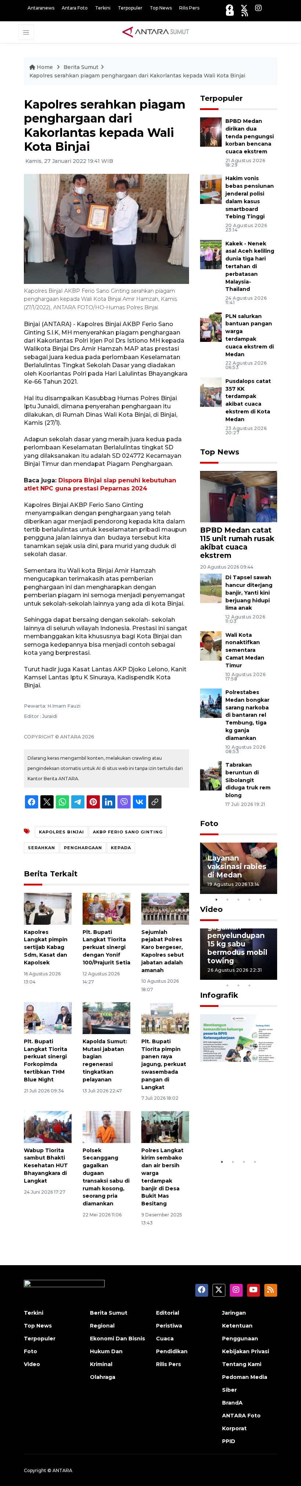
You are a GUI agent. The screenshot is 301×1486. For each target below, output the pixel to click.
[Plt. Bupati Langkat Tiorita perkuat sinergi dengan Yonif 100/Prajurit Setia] (106, 908)
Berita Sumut (81, 67)
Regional (102, 1325)
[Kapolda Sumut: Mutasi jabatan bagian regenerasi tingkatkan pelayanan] (106, 1017)
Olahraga (102, 1377)
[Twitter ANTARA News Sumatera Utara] (244, 7)
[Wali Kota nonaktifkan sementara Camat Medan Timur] (211, 645)
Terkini (102, 8)
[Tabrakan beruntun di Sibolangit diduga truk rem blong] (211, 775)
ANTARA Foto (241, 1415)
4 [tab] (249, 899)
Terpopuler (130, 8)
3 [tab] (238, 899)
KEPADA (121, 847)
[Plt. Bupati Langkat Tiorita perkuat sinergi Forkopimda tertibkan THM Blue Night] (48, 1017)
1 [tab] (216, 899)
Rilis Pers (189, 8)
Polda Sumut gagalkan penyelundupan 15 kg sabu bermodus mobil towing (237, 939)
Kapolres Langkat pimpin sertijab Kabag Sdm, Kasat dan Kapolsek (46, 947)
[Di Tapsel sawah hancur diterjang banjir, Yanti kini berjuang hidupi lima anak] (211, 587)
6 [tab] (260, 975)
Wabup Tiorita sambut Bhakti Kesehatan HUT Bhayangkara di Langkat (46, 1165)
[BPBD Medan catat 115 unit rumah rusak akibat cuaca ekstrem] (238, 496)
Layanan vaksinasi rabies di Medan (236, 866)
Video (211, 909)
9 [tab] (238, 985)
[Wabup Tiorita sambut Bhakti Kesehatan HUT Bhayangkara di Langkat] (48, 1126)
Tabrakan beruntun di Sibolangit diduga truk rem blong (248, 780)
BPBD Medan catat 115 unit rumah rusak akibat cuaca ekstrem (237, 543)
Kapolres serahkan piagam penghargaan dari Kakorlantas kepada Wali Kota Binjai (137, 75)
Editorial (167, 1313)
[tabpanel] (238, 868)
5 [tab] (260, 899)
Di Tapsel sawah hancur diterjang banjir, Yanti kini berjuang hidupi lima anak (248, 592)
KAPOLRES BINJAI (61, 832)
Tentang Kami (241, 1364)
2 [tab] (227, 899)
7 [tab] (271, 975)
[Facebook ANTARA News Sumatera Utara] (229, 7)
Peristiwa (169, 1325)
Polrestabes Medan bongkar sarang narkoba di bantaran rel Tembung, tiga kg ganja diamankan (247, 715)
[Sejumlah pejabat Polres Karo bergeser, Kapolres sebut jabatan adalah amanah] (165, 908)
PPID (228, 1441)
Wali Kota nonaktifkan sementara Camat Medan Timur (244, 650)
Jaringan (234, 1313)
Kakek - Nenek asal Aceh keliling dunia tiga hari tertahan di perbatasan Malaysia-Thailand (249, 266)
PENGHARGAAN (83, 847)
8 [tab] (227, 985)
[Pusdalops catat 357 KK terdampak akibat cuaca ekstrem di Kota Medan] (211, 391)
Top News (161, 8)
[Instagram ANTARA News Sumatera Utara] (258, 7)
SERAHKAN (41, 847)
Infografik (219, 995)
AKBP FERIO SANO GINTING (128, 832)
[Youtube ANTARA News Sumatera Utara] (230, 13)
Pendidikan (172, 1351)
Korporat (234, 1428)
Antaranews (41, 8)
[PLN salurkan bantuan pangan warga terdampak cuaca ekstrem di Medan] (211, 326)
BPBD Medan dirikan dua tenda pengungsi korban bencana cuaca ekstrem (249, 136)
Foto (209, 823)
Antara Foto (75, 8)
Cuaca (165, 1338)
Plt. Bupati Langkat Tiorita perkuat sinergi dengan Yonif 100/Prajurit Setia (106, 947)
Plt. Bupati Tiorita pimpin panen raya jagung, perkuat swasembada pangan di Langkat (163, 1064)
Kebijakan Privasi (245, 1351)
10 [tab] (249, 985)
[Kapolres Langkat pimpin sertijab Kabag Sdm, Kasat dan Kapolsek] (48, 908)
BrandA (232, 1402)
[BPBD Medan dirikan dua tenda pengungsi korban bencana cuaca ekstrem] (211, 131)
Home (44, 67)
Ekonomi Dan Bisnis (117, 1338)
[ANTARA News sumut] (158, 32)
